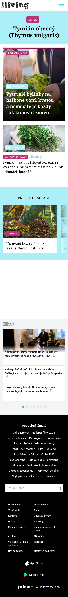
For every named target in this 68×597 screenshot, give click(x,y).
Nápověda (39, 536)
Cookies (12, 536)
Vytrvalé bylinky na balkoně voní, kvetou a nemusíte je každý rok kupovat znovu (30, 103)
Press (37, 510)
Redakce (38, 541)
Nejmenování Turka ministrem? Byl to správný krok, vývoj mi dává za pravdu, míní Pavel (31, 353)
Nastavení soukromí (44, 551)
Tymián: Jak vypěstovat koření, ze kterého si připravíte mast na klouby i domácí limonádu (33, 167)
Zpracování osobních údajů (44, 529)
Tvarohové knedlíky (47, 470)
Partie (17, 443)
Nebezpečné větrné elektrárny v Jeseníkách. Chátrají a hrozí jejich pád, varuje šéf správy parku (33, 371)
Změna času (53, 438)
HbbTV (11, 521)
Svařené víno (17, 460)
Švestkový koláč (46, 476)
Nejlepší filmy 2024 (43, 432)
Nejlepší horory (16, 438)
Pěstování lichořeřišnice (41, 465)
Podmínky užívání (17, 527)
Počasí (28, 443)
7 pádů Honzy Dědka (26, 454)
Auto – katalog (47, 449)
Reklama (12, 515)
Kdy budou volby (44, 443)
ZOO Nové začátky (24, 449)
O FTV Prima (14, 504)
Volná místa (14, 510)
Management (41, 504)
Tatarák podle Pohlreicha (43, 460)
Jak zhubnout (21, 432)
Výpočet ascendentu (21, 470)
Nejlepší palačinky (23, 476)
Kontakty (38, 521)
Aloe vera (18, 465)
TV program (36, 438)
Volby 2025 (47, 454)
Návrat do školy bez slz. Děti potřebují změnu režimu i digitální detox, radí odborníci (30, 389)
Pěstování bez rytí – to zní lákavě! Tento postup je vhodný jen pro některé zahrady (26, 246)
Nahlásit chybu (15, 551)
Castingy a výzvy (42, 515)
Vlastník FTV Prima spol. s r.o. (18, 543)
